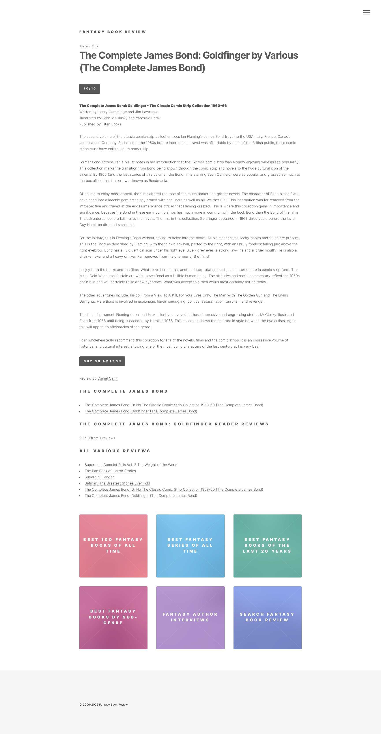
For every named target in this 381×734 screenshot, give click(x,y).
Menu (367, 12)
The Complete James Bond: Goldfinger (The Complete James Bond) (141, 411)
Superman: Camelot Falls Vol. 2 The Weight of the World (131, 464)
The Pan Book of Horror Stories (110, 471)
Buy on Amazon (102, 361)
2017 (95, 46)
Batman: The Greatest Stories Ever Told (117, 483)
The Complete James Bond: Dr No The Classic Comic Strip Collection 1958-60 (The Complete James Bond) (174, 405)
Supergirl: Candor (99, 477)
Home (84, 46)
